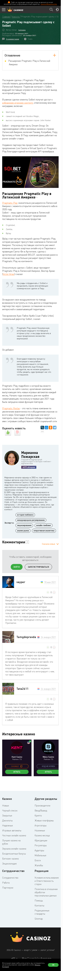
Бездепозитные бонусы (14, 853)
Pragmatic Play (10, 202)
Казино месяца (42, 835)
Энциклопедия (9, 863)
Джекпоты (7, 820)
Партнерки (7, 887)
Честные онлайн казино (14, 835)
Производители (42, 805)
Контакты (39, 905)
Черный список (9, 810)
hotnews (22, 30)
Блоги (38, 860)
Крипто (38, 815)
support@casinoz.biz (49, 4)
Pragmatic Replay (11, 408)
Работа (6, 882)
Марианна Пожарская (30, 454)
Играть (16, 772)
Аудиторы (39, 850)
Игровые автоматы (11, 830)
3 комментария (12, 39)
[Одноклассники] (50, 427)
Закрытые (7, 815)
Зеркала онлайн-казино (14, 848)
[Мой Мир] (46, 427)
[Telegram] (54, 427)
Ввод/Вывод (41, 810)
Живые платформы (44, 820)
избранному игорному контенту (17, 102)
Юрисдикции (41, 840)
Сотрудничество (10, 877)
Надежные (7, 825)
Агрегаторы (40, 825)
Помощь (39, 900)
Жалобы (39, 865)
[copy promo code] (21, 766)
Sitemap (39, 918)
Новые (5, 805)
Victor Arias (8, 274)
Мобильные (40, 855)
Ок (53, 965)
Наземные (40, 830)
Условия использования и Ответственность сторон (47, 881)
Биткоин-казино (10, 858)
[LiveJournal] (42, 427)
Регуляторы (41, 845)
